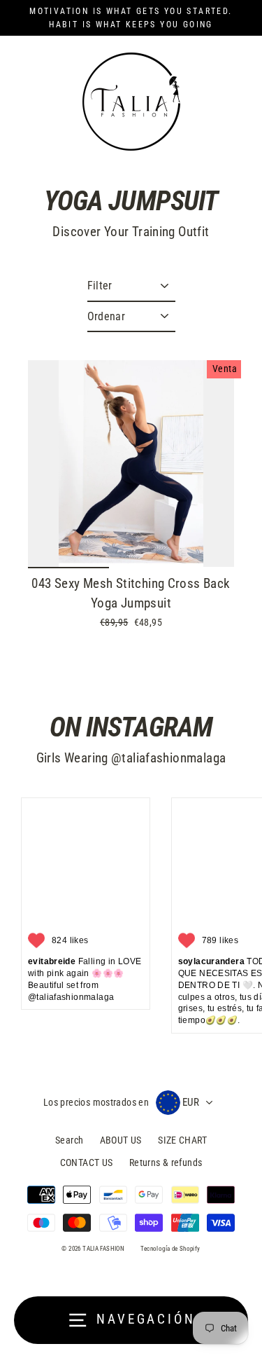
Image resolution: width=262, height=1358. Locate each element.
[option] (131, 463)
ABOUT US (121, 1140)
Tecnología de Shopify (170, 1248)
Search (69, 1140)
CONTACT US (86, 1162)
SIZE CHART (182, 1140)
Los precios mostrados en (96, 1102)
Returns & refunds (166, 1162)
